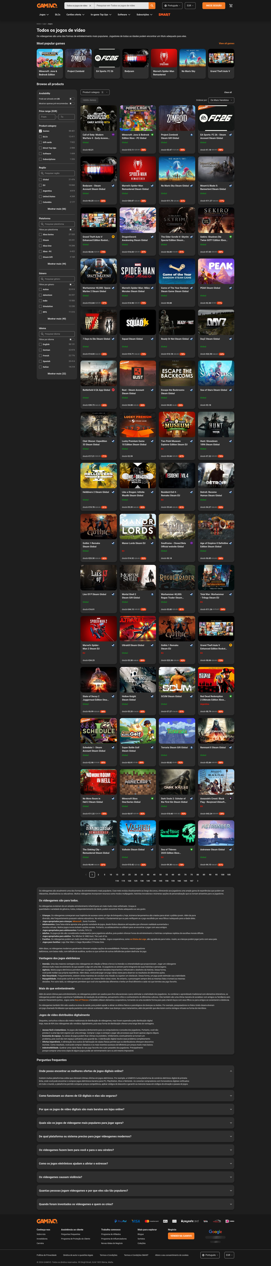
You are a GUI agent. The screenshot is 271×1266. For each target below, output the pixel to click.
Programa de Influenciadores (114, 1239)
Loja (44, 24)
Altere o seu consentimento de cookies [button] (171, 1255)
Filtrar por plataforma (48, 229)
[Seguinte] (198, 881)
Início (39, 24)
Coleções (142, 1243)
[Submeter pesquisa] (152, 5)
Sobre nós (41, 1234)
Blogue (141, 1234)
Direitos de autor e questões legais (78, 1255)
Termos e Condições (108, 1255)
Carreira (40, 1243)
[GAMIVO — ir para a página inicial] (47, 5)
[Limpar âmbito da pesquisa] (90, 5)
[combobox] (121, 5)
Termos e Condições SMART (136, 1255)
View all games (226, 43)
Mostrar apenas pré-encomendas (53, 103)
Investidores (42, 1239)
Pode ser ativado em (49, 99)
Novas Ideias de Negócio (112, 1243)
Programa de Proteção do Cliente (75, 1239)
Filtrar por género (46, 284)
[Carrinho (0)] (231, 5)
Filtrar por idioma (46, 339)
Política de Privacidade (46, 1255)
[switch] (72, 98)
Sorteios (141, 1239)
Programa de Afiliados (111, 1234)
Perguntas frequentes (70, 1234)
